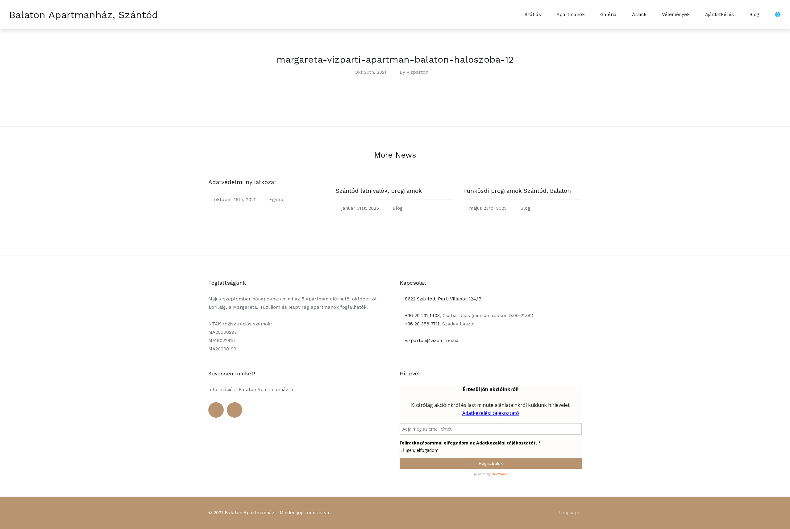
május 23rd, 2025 (488, 208)
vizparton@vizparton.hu (430, 340)
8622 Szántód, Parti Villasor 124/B (442, 299)
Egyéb (276, 199)
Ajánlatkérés (719, 14)
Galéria (608, 14)
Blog (754, 14)
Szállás (533, 14)
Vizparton (417, 72)
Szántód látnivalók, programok (379, 190)
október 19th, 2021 (235, 199)
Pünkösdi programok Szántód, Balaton (517, 190)
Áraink (639, 14)
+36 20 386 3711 (421, 324)
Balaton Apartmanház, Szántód (83, 15)
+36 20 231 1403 (421, 315)
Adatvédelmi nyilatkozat (242, 182)
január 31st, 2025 (360, 208)
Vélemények (676, 14)
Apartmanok (570, 14)
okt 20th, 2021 (370, 72)
